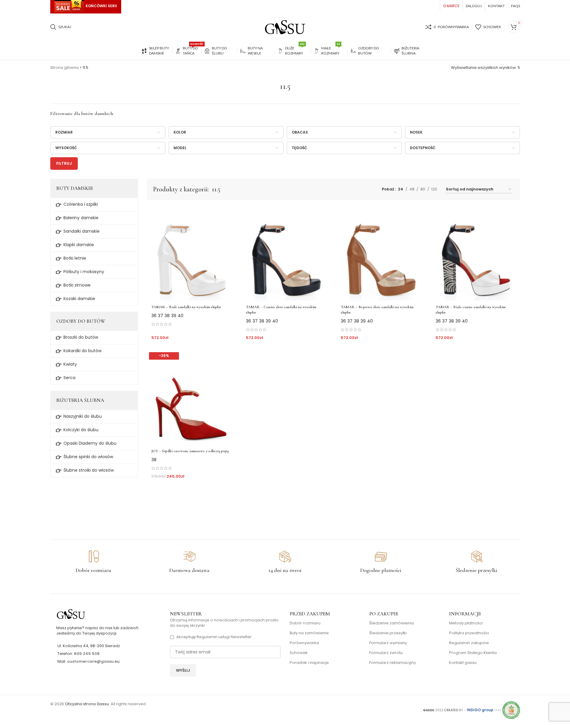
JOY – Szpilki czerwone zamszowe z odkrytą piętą (190, 451)
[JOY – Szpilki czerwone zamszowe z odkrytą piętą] (191, 397)
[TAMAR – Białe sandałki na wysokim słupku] (191, 253)
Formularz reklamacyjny (392, 662)
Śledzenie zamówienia (391, 623)
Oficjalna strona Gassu (87, 704)
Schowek (299, 653)
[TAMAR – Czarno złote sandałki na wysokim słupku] (285, 253)
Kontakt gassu (463, 662)
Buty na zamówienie (309, 633)
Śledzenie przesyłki (388, 633)
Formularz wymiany (388, 643)
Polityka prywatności (469, 633)
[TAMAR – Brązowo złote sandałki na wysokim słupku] (380, 253)
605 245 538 (87, 653)
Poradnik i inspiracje (309, 662)
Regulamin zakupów (469, 643)
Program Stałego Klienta (473, 653)
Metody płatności (466, 623)
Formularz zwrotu (386, 653)
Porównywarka (304, 643)
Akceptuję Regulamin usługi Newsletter (214, 637)
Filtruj (64, 163)
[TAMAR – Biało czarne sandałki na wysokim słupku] (475, 253)
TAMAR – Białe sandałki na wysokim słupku (186, 307)
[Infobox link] (93, 562)
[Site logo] (285, 27)
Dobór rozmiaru (305, 623)
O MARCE (451, 5)
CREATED (451, 710)
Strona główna (64, 67)
